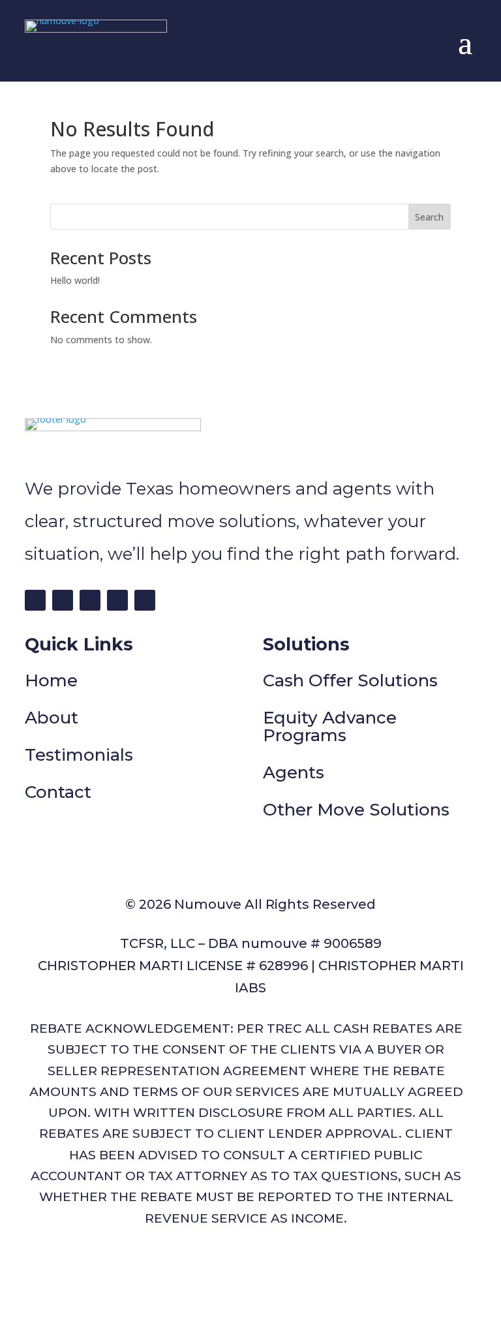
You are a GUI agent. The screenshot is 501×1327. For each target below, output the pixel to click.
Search (429, 217)
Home (51, 680)
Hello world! (75, 280)
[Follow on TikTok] (90, 600)
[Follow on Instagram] (62, 600)
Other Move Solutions (356, 809)
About (51, 717)
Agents (293, 772)
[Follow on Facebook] (35, 600)
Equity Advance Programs (330, 726)
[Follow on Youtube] (144, 600)
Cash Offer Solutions (350, 680)
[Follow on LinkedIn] (117, 600)
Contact (58, 792)
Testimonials (79, 754)
